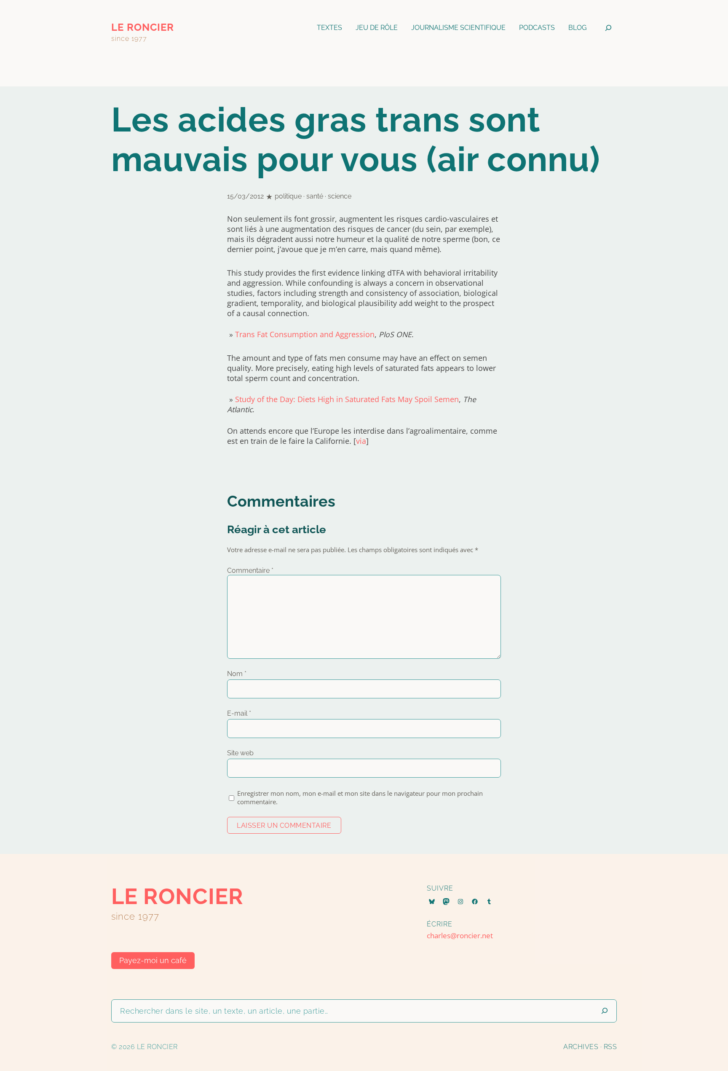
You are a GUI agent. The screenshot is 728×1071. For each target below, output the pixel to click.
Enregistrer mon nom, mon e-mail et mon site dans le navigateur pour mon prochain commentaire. (360, 797)
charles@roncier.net (460, 935)
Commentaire (250, 570)
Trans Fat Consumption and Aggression (305, 334)
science (339, 196)
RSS (610, 1047)
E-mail (239, 713)
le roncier (142, 27)
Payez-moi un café (153, 960)
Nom (236, 674)
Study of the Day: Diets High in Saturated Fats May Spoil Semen (347, 399)
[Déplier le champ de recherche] (608, 27)
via (361, 441)
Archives (580, 1047)
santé (314, 196)
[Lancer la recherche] (604, 1011)
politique (288, 196)
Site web (240, 753)
